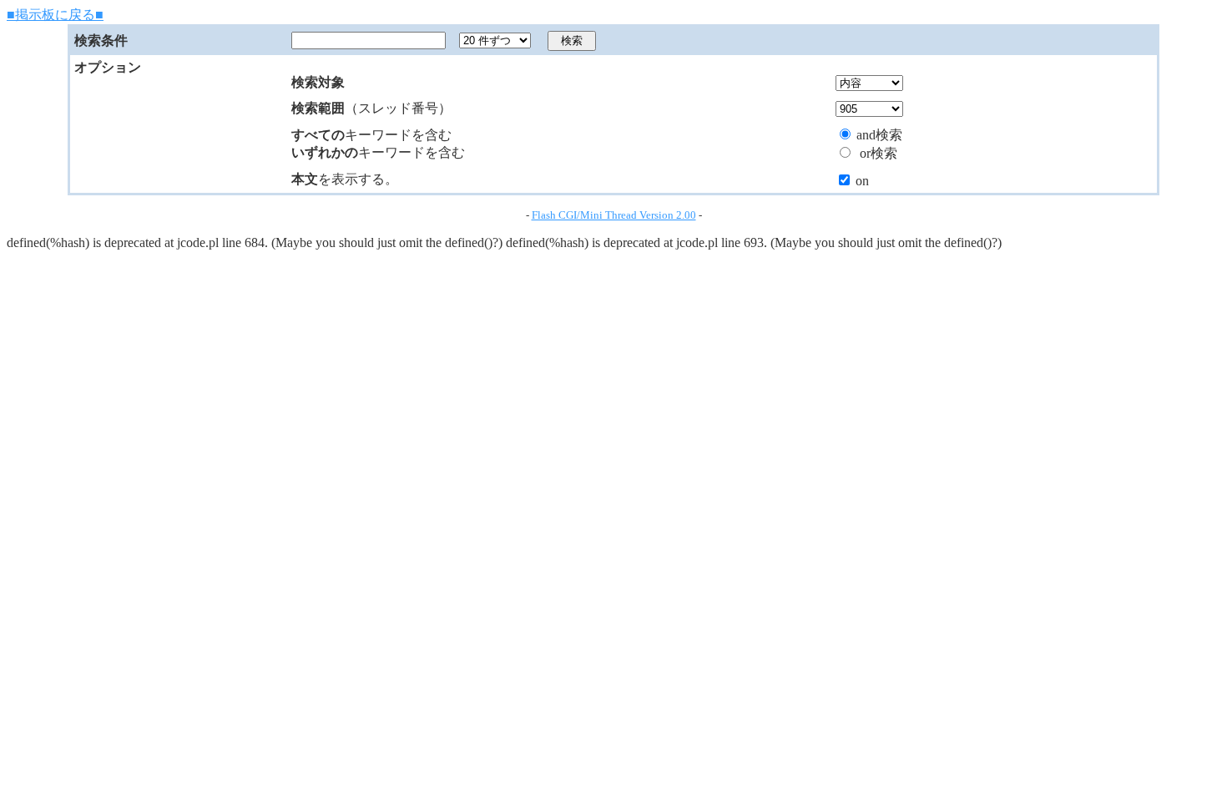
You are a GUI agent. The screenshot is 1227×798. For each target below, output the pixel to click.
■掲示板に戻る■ (55, 15)
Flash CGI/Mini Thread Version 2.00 (614, 215)
